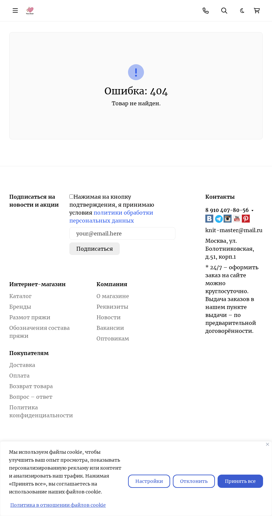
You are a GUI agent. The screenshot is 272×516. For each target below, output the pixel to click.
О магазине (113, 296)
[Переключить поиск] (224, 10)
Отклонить (194, 481)
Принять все (240, 481)
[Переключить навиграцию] (15, 10)
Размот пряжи (29, 317)
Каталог (20, 296)
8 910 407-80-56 (227, 210)
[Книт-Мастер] (29, 10)
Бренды (20, 306)
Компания (112, 284)
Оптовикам (113, 338)
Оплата (19, 375)
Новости (109, 317)
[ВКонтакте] (210, 219)
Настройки (149, 481)
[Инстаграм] (228, 219)
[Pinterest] (246, 219)
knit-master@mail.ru (233, 230)
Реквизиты (112, 306)
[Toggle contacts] (206, 10)
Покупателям (29, 353)
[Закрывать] (267, 444)
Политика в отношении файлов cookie (58, 505)
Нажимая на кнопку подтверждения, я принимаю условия (111, 208)
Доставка (22, 365)
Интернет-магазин (37, 284)
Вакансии (110, 328)
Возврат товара (31, 386)
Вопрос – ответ (30, 396)
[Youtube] (237, 219)
